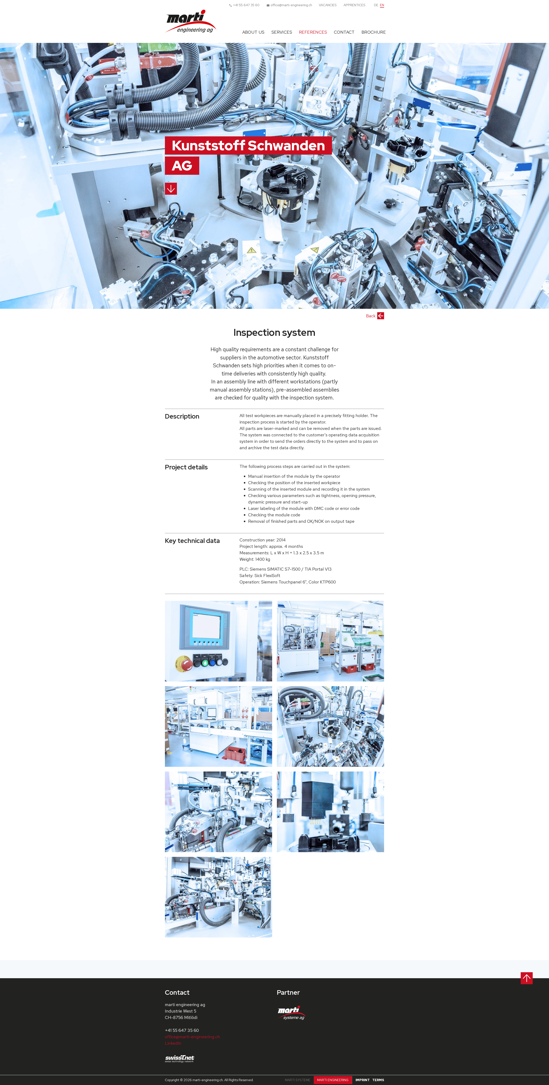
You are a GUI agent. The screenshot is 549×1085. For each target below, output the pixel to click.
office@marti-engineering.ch (192, 1037)
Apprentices (354, 5)
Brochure (374, 32)
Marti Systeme (297, 1080)
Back (371, 316)
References (313, 32)
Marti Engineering (332, 1080)
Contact (344, 32)
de (376, 5)
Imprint (363, 1080)
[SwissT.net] (181, 1059)
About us (253, 32)
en (382, 5)
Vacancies (328, 5)
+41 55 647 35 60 (182, 1030)
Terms (378, 1080)
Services (281, 32)
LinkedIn (173, 1043)
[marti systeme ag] (293, 1012)
